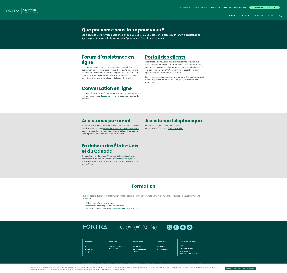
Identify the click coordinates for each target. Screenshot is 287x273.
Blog (87, 246)
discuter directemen (110, 96)
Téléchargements (187, 248)
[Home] (21, 11)
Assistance (215, 7)
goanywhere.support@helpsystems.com (121, 128)
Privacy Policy (66, 267)
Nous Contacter (240, 7)
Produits (229, 15)
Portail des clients (165, 57)
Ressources (257, 15)
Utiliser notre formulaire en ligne (100, 203)
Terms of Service (90, 267)
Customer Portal (202, 7)
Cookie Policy (75, 267)
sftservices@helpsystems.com (125, 208)
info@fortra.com (91, 252)
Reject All (237, 268)
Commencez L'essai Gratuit (264, 7)
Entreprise (227, 7)
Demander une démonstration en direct (189, 252)
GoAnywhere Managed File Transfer (117, 247)
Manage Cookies (248, 268)
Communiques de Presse (139, 250)
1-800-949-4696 (172, 125)
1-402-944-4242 (175, 128)
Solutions (243, 15)
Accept (228, 268)
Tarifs (270, 15)
